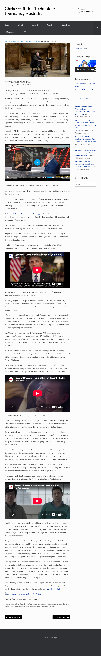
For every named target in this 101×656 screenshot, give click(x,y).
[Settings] (62, 177)
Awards (49, 25)
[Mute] (44, 177)
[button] (97, 28)
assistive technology (48, 604)
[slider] (22, 177)
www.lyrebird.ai (53, 589)
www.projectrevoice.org (30, 585)
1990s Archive (10, 32)
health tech (18, 606)
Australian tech (63, 604)
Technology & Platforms (27, 604)
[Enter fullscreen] (67, 177)
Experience (66, 25)
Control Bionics (9, 606)
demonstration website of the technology (23, 213)
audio (57, 604)
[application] (85, 66)
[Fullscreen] (95, 69)
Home (7, 25)
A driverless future (13, 617)
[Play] (8, 177)
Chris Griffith (27, 85)
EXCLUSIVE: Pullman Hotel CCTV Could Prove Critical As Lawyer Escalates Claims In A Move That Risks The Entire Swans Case (85, 125)
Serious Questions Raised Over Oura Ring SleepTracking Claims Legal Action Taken (85, 110)
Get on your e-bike (61, 617)
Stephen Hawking (49, 606)
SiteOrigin (54, 638)
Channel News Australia (82, 100)
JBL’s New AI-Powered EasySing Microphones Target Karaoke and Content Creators (85, 139)
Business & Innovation (19, 41)
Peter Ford (40, 606)
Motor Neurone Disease (29, 606)
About (20, 25)
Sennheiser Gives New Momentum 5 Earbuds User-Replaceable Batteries (84, 164)
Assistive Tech (34, 41)
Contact (35, 25)
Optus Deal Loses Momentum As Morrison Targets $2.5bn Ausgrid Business (85, 152)
